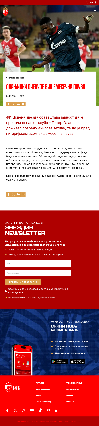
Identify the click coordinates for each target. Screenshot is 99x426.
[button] (95, 11)
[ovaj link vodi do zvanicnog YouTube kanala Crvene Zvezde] (32, 410)
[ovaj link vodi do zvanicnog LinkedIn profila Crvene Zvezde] (57, 410)
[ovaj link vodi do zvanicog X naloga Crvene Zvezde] (15, 410)
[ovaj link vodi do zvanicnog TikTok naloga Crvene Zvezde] (40, 410)
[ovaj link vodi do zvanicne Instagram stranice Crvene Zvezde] (24, 410)
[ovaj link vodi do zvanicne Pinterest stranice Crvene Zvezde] (48, 410)
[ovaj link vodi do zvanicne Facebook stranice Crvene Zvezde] (7, 410)
